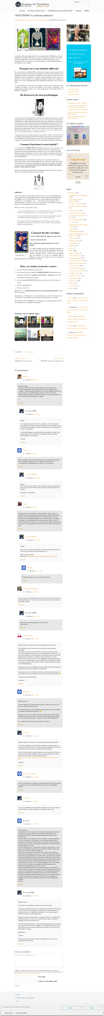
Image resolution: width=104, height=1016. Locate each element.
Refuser (91, 1008)
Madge (29, 567)
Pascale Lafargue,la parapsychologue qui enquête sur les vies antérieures (77, 106)
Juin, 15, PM (34, 592)
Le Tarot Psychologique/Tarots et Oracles (77, 230)
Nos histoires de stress (77, 290)
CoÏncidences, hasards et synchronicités (75, 214)
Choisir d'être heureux (77, 270)
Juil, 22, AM (36, 616)
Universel (72, 302)
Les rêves (73, 236)
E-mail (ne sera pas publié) (47, 981)
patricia (26, 450)
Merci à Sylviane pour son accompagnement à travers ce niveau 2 (78, 166)
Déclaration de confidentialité (21, 1012)
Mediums (73, 243)
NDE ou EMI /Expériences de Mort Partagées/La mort (78, 249)
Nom (41, 977)
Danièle (26, 376)
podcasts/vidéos (75, 292)
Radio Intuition (74, 257)
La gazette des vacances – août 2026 (77, 103)
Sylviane (71, 312)
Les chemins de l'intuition (32, 3)
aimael (25, 504)
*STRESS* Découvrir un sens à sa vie (23, 361)
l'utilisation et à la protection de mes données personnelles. (27, 973)
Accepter (70, 1008)
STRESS (72, 265)
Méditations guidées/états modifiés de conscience (78, 239)
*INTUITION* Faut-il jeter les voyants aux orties (51, 361)
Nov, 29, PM (34, 824)
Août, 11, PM (34, 639)
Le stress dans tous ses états (78, 285)
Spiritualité (73, 260)
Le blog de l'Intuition (73, 94)
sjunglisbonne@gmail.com (34, 556)
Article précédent (20, 358)
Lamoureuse (27, 635)
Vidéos (73, 297)
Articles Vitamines (75, 267)
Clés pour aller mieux (76, 272)
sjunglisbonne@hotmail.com (50, 556)
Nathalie (26, 691)
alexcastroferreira (30, 588)
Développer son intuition (77, 218)
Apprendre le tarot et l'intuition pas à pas (37, 20)
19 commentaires (29, 352)
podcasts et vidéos (75, 255)
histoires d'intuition (76, 224)
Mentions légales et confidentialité (25, 998)
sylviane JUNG (30, 474)
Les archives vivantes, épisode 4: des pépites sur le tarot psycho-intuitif (77, 314)
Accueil (16, 20)
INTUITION (23, 20)
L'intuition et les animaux (77, 227)
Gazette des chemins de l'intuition (77, 221)
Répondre (20, 403)
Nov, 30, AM (34, 896)
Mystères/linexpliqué (76, 245)
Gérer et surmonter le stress (78, 275)
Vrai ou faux (74, 300)
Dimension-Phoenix (73, 91)
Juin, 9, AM (34, 380)
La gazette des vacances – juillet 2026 (78, 110)
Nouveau (71, 262)
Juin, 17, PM (38, 571)
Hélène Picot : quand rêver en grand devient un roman (77, 113)
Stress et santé (75, 295)
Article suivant (58, 358)
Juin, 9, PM (34, 453)
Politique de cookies (9, 1012)
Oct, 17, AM (34, 695)
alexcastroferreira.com (73, 89)
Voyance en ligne (29, 773)
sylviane (26, 732)
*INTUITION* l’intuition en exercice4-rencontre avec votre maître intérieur (76, 333)
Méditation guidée (75, 287)
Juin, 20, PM (36, 414)
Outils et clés (74, 252)
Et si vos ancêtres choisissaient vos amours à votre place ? (76, 117)
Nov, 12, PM (34, 777)
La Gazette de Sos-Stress (77, 282)
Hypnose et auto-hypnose (77, 277)
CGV (17, 1001)
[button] (78, 188)
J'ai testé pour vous (76, 280)
